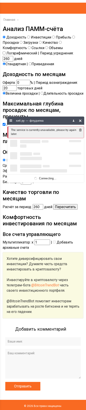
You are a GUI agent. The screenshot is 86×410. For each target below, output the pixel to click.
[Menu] (11, 121)
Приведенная (43, 64)
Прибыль (63, 37)
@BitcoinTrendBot (45, 285)
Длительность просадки (63, 93)
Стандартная (16, 64)
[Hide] (80, 121)
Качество (50, 42)
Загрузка (30, 42)
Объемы (56, 48)
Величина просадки (22, 93)
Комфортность (15, 48)
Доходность (16, 37)
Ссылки (38, 48)
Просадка (11, 42)
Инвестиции (41, 37)
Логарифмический (21, 53)
